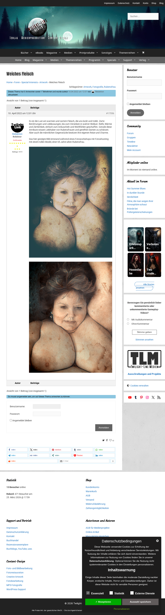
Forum (130, 133)
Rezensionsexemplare (17, 544)
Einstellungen (130, 564)
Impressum (109, 3)
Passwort (131, 90)
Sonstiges (107, 52)
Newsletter (132, 146)
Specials (111, 60)
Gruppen (131, 137)
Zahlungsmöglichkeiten (97, 508)
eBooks (39, 52)
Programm (94, 60)
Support (127, 60)
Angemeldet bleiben (22, 420)
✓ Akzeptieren (103, 601)
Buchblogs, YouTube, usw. (19, 549)
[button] (17, 450)
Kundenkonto (92, 487)
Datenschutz (123, 3)
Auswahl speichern (140, 601)
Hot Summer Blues (136, 188)
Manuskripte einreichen (97, 536)
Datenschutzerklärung (17, 532)
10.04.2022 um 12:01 (77, 92)
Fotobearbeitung (14, 581)
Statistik (119, 593)
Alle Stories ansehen (145, 286)
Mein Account (134, 150)
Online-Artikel (92, 532)
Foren (17, 82)
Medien (68, 52)
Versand (90, 499)
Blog (161, 3)
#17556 (110, 113)
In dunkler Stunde (135, 192)
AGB (88, 495)
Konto (145, 3)
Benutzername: (17, 406)
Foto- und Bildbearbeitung (19, 568)
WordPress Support (16, 589)
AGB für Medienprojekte (97, 528)
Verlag (142, 60)
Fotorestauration (15, 572)
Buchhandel (12, 540)
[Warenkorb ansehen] (143, 53)
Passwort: (15, 414)
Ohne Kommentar (140, 324)
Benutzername (134, 77)
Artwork (43, 82)
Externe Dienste (145, 593)
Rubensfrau (110, 87)
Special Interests (29, 82)
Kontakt (136, 3)
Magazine (51, 52)
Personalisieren (122, 609)
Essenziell (97, 593)
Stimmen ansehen (144, 339)
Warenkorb (91, 491)
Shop (153, 3)
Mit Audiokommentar (142, 319)
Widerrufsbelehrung (95, 504)
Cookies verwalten (139, 385)
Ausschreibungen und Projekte (144, 374)
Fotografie (97, 87)
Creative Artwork (14, 576)
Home (18, 60)
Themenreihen (127, 52)
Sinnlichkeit (132, 197)
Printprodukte (86, 52)
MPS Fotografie (14, 585)
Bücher (25, 52)
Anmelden (104, 427)
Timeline (131, 141)
